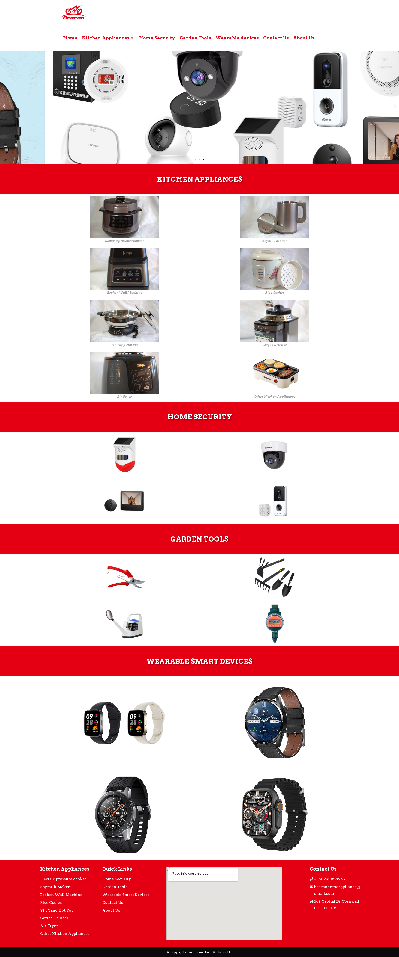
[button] (195, 159)
